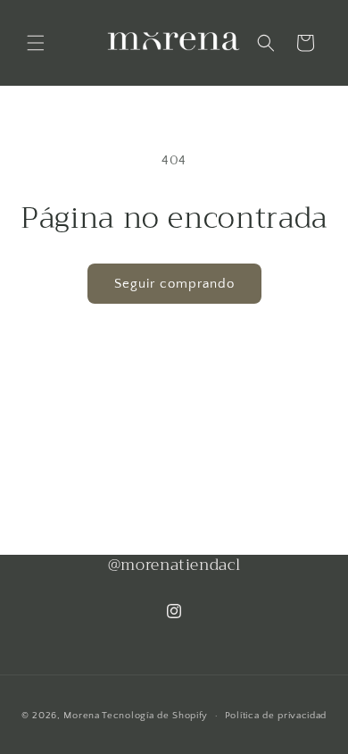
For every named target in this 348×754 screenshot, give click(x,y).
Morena (81, 715)
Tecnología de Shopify (155, 715)
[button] (35, 43)
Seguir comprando (174, 283)
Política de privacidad (276, 715)
